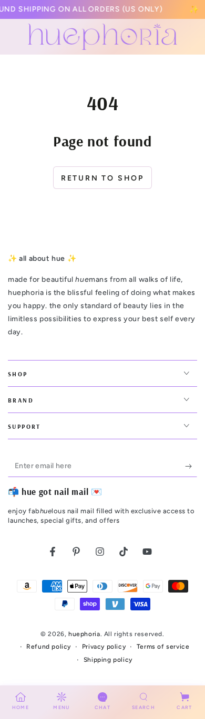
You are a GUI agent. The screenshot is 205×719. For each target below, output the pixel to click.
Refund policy (48, 646)
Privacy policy (104, 646)
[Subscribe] (191, 466)
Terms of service (163, 646)
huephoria (84, 634)
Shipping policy (108, 659)
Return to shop (102, 178)
